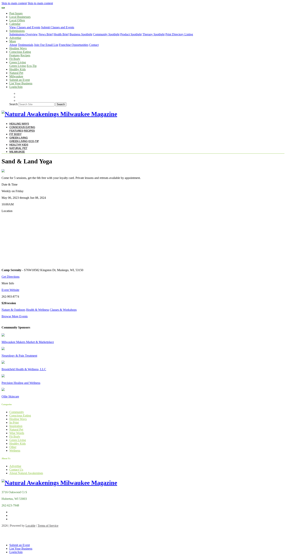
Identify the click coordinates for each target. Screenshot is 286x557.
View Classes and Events (24, 27)
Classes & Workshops (63, 309)
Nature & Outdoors (13, 309)
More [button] (12, 41)
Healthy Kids (17, 69)
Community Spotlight (106, 34)
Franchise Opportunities (73, 44)
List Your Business (20, 83)
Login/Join (16, 86)
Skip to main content (14, 3)
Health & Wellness (37, 309)
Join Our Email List (46, 44)
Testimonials (25, 44)
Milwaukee (16, 76)
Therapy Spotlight (153, 34)
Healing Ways (18, 48)
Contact (94, 44)
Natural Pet (16, 72)
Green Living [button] (17, 62)
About (13, 44)
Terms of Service (48, 525)
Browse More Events (15, 316)
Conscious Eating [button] (20, 51)
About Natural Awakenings (26, 473)
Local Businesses (20, 16)
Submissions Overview (23, 34)
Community (16, 412)
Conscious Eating (20, 415)
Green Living (17, 65)
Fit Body (14, 58)
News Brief (46, 34)
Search (13, 104)
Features (14, 55)
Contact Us (16, 469)
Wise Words (16, 433)
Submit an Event (19, 79)
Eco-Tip (32, 65)
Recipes (25, 55)
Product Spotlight (131, 34)
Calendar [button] (14, 23)
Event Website (10, 290)
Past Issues (16, 13)
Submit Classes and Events (57, 27)
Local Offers (17, 20)
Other (12, 447)
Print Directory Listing (179, 34)
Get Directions (10, 276)
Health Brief (61, 34)
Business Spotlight (80, 34)
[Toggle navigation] (3, 7)
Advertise (15, 37)
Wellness (14, 450)
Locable (30, 525)
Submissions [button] (17, 30)
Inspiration (15, 426)
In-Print (14, 422)
